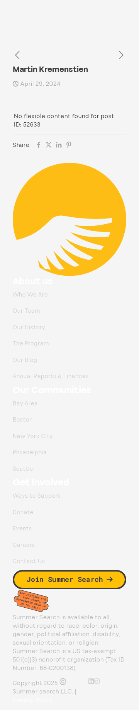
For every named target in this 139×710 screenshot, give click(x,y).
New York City (33, 436)
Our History (29, 327)
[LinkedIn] (91, 681)
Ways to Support (37, 496)
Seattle (23, 469)
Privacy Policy (33, 700)
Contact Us (29, 561)
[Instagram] (97, 681)
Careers (24, 545)
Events (22, 529)
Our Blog (25, 360)
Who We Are (30, 295)
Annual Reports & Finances (51, 376)
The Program (31, 344)
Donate (23, 512)
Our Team (26, 311)
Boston (23, 420)
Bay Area (25, 404)
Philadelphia (30, 452)
